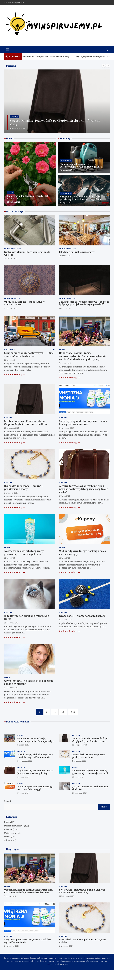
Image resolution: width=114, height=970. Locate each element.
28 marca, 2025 (66, 170)
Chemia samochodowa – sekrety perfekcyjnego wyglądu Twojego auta (81, 165)
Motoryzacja (66, 161)
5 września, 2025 (11, 493)
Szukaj (7, 801)
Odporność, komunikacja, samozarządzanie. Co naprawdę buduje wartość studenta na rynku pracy (82, 356)
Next (73, 712)
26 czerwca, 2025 (11, 623)
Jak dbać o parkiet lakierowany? (77, 252)
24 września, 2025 (17, 128)
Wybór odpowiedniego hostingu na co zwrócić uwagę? (35, 788)
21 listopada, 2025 (11, 428)
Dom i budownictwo (12, 249)
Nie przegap (12, 849)
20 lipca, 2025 (64, 558)
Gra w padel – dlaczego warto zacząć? (82, 615)
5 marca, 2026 (64, 363)
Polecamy (65, 138)
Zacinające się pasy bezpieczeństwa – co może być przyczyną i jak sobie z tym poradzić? (84, 303)
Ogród (10, 193)
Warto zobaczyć (14, 211)
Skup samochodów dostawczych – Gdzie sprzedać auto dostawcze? (29, 355)
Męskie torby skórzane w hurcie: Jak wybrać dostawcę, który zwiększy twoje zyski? (83, 489)
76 (63, 712)
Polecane (11, 65)
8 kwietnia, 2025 (13, 202)
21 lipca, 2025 (9, 558)
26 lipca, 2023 (9, 360)
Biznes (62, 349)
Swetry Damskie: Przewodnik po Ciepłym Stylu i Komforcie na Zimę (25, 423)
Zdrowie (7, 677)
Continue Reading (13, 374)
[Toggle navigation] (7, 49)
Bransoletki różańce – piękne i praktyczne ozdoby (23, 488)
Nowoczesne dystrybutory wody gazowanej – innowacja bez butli (24, 553)
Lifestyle (14, 120)
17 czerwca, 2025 (66, 619)
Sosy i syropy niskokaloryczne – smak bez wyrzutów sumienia (73, 56)
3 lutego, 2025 (65, 202)
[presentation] (104, 66)
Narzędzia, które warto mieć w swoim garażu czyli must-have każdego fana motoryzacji (80, 199)
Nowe (9, 138)
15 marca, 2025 (10, 308)
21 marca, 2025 (10, 258)
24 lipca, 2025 (64, 496)
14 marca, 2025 (65, 308)
